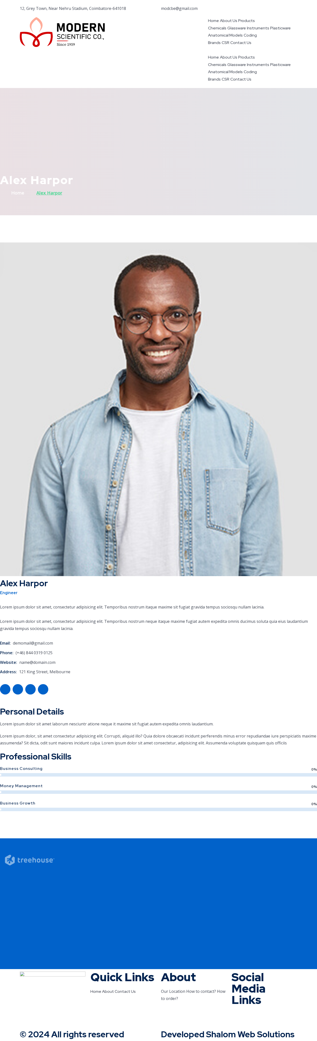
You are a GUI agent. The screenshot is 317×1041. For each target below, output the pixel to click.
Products (246, 20)
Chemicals (217, 28)
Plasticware (280, 28)
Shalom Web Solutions (250, 1034)
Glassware (236, 28)
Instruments (258, 28)
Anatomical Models (225, 35)
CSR (225, 42)
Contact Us (240, 42)
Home (213, 20)
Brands (214, 42)
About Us (228, 20)
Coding (250, 35)
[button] (252, 50)
